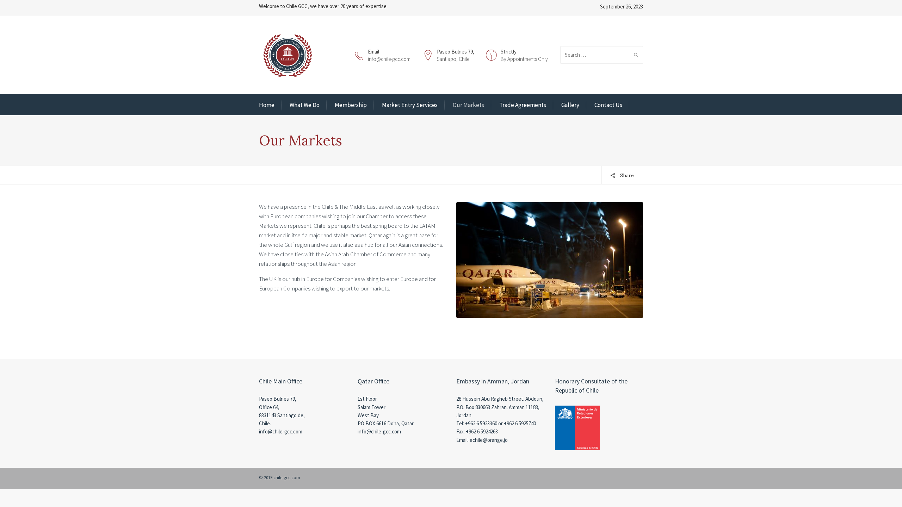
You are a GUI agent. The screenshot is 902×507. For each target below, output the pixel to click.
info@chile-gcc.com (389, 59)
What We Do (305, 105)
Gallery (570, 105)
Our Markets (468, 105)
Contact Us (608, 105)
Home (266, 105)
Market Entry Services (410, 105)
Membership (351, 105)
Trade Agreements (522, 105)
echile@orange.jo (489, 440)
